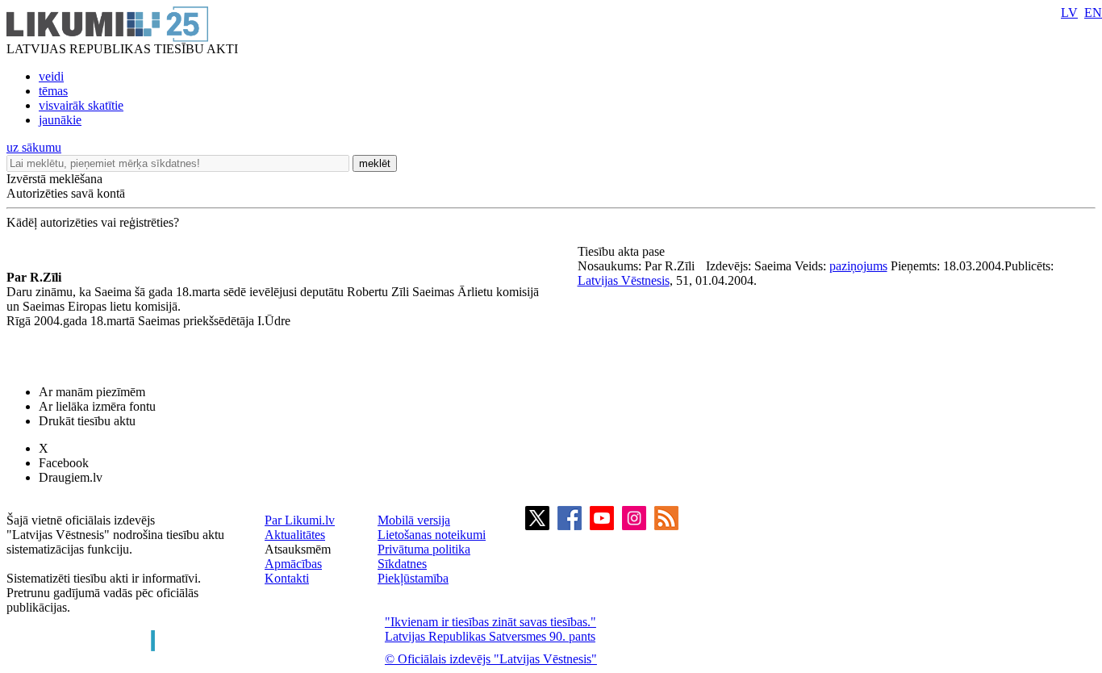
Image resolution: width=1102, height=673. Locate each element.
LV (1069, 12)
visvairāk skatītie (81, 105)
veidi (51, 76)
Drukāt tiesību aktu (87, 421)
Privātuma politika (424, 549)
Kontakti (287, 578)
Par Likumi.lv (300, 520)
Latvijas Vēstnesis (624, 280)
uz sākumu (33, 147)
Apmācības (293, 564)
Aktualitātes (295, 534)
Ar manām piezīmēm (92, 392)
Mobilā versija (414, 520)
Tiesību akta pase (623, 251)
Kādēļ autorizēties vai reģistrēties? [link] (92, 222)
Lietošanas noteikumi (432, 534)
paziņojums (858, 266)
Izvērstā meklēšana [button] (54, 179)
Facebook (64, 463)
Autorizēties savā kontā (65, 193)
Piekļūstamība (413, 578)
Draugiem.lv (70, 477)
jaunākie (60, 120)
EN (1093, 12)
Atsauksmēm (298, 549)
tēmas (53, 91)
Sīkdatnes (402, 564)
